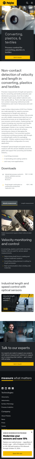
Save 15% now (17, 453)
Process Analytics (7, 407)
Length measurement (27, 203)
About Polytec (6, 416)
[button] (17, 303)
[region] (17, 303)
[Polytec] (8, 3)
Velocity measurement (9, 203)
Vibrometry (5, 397)
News (3, 419)
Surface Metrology (7, 404)
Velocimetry (5, 400)
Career (3, 426)
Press (3, 423)
